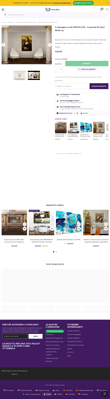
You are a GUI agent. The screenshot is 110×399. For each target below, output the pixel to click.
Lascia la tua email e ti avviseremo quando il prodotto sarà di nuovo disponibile (78, 78)
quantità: (58, 64)
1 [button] (53, 251)
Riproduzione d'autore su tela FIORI (68, 240)
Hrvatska (70, 394)
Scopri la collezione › (63, 3)
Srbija (56, 390)
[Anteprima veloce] (25, 229)
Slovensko (9, 390)
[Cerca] (5, 14)
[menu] (3, 9)
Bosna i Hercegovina (31, 394)
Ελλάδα (58, 394)
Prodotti (10, 22)
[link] (14, 307)
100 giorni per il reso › (83, 3)
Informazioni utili (67, 170)
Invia (35, 336)
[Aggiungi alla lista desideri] (25, 224)
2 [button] (56, 251)
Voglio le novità (99, 86)
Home (4, 22)
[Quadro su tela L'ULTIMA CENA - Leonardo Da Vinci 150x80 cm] (14, 222)
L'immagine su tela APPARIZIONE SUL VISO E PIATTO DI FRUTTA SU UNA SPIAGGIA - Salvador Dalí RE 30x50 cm (41, 241)
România (68, 390)
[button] (3, 45)
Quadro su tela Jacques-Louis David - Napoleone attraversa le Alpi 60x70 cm (96, 241)
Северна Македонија (84, 390)
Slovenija (83, 394)
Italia (47, 394)
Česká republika (24, 390)
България (101, 390)
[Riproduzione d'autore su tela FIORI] (68, 222)
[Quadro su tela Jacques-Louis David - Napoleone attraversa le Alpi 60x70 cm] (96, 222)
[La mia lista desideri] (107, 9)
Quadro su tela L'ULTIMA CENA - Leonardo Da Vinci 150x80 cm (14, 241)
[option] (27, 44)
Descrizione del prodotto (43, 170)
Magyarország (42, 390)
